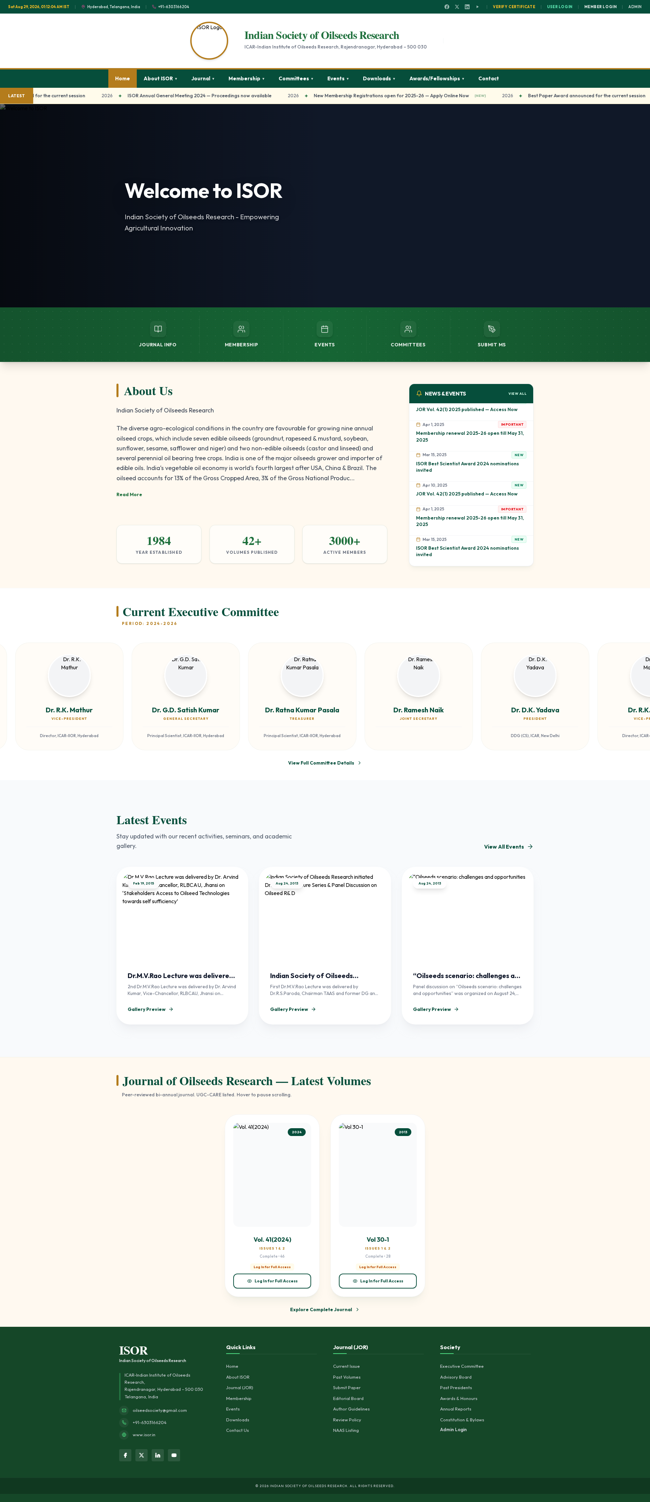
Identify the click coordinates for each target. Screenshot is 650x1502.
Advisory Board (456, 1377)
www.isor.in (144, 1434)
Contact (488, 78)
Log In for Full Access (276, 1280)
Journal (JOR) (239, 1387)
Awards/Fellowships (437, 78)
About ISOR (161, 78)
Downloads (379, 78)
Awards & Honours (458, 1398)
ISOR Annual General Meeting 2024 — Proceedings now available (176, 96)
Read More (129, 494)
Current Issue (346, 1366)
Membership (247, 78)
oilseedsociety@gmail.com (160, 1410)
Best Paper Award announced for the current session (563, 96)
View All (517, 393)
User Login (559, 6)
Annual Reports (455, 1409)
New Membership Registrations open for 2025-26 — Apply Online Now (368, 96)
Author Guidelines (351, 1409)
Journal (203, 78)
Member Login (600, 6)
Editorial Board (348, 1398)
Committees (296, 78)
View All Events (504, 846)
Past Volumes (347, 1377)
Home (122, 78)
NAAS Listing (346, 1430)
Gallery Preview (147, 1009)
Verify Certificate (514, 6)
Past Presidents (456, 1387)
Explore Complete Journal (321, 1309)
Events (338, 78)
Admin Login (453, 1429)
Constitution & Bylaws (462, 1419)
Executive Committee (462, 1366)
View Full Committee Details (321, 763)
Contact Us (237, 1430)
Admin (635, 6)
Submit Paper (347, 1387)
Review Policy (347, 1419)
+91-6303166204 (150, 1422)
